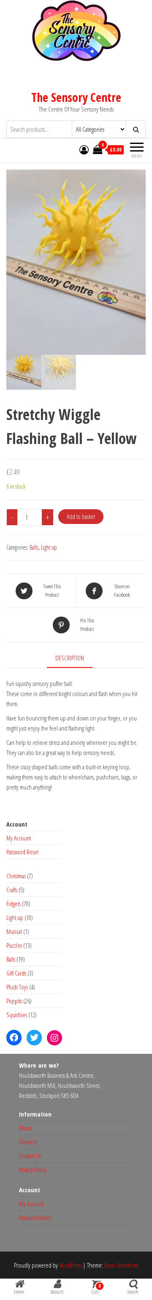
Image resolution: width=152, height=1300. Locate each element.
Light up (49, 547)
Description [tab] (69, 658)
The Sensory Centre (76, 97)
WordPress (70, 1265)
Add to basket (81, 516)
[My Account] (84, 149)
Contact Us (30, 1155)
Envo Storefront (121, 1265)
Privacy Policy (32, 1169)
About (25, 1128)
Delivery (28, 1142)
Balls (34, 547)
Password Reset (22, 852)
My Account (18, 838)
